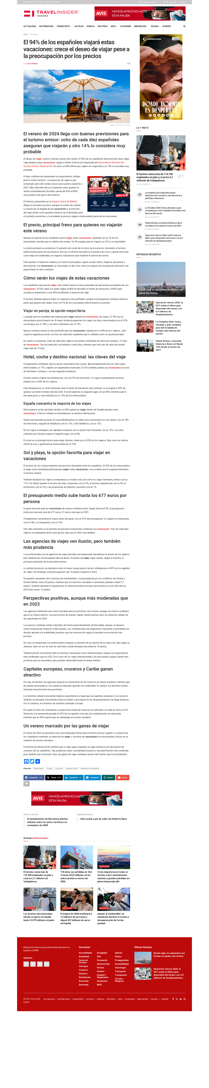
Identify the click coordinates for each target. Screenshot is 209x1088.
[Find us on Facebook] (163, 2)
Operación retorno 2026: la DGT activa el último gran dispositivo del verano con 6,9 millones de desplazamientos (164, 238)
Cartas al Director (83, 961)
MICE (113, 26)
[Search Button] (184, 26)
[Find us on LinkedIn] (171, 2)
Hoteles (100, 971)
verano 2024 (71, 768)
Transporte (120, 971)
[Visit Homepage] (51, 13)
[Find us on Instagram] (175, 2)
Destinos (83, 973)
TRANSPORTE (63, 26)
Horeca (100, 968)
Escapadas (102, 953)
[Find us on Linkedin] (46, 964)
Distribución (85, 977)
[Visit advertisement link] (140, 13)
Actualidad (84, 956)
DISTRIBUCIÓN (46, 26)
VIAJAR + (155, 26)
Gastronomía (103, 964)
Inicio (25, 34)
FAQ (99, 956)
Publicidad (27, 2)
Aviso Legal (37, 2)
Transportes (121, 975)
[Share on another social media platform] (26, 783)
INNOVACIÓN (140, 26)
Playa (49, 768)
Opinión (118, 953)
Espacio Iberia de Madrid (64, 201)
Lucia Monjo (32, 63)
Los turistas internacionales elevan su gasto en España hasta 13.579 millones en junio (38, 917)
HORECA (91, 26)
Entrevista (83, 985)
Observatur (39, 768)
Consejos (83, 966)
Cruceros (83, 970)
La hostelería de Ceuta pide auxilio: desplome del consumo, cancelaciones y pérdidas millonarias (163, 195)
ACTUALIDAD (29, 26)
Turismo (59, 768)
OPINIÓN (166, 26)
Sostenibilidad (122, 964)
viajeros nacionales (90, 768)
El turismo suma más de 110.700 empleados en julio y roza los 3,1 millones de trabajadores (154, 177)
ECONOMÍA (125, 26)
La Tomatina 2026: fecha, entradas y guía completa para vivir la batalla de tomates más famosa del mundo (165, 211)
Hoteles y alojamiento (102, 976)
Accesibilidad (85, 953)
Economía (34, 34)
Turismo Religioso (119, 980)
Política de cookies (51, 2)
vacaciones (49, 162)
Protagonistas (122, 960)
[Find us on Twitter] (167, 2)
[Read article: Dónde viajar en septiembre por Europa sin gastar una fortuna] (161, 279)
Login (183, 2)
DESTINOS (103, 26)
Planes (118, 956)
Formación (102, 960)
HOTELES (79, 26)
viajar (39, 158)
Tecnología (120, 968)
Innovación (102, 981)
